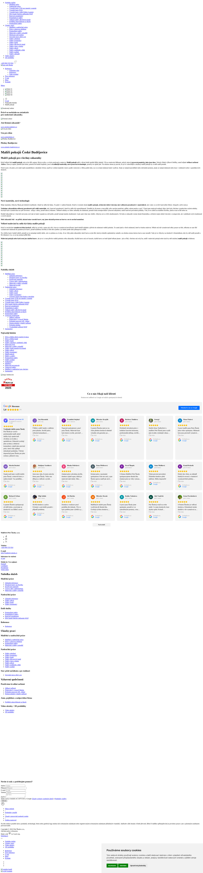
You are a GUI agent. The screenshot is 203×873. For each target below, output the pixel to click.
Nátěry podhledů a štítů (17, 50)
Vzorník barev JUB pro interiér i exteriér (22, 8)
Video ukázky (9, 56)
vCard (3, 558)
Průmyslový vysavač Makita (18, 319)
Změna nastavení (10, 820)
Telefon (3, 792)
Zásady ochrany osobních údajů (42, 799)
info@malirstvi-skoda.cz (9, 553)
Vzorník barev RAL (16, 10)
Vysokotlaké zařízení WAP (18, 327)
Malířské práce (14, 4)
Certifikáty (4, 566)
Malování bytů (10, 344)
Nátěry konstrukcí (15, 40)
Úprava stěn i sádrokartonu (18, 281)
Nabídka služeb (10, 2)
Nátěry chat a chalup (16, 46)
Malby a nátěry (10, 356)
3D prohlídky (9, 712)
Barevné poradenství (16, 16)
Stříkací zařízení (14, 317)
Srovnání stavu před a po (17, 37)
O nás (7, 78)
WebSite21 (4, 836)
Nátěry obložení (14, 39)
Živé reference (10, 76)
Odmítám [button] (123, 865)
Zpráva (3, 797)
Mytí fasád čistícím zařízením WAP (21, 14)
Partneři (3, 564)
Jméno (3, 786)
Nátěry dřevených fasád (13, 659)
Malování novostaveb (12, 365)
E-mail (3, 790)
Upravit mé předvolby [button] (138, 865)
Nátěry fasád (13, 42)
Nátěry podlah (14, 52)
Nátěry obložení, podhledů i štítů (16, 343)
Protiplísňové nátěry (16, 18)
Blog (6, 80)
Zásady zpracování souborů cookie (16, 816)
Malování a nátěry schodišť (18, 33)
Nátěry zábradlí (14, 54)
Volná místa (5, 570)
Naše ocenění (13, 74)
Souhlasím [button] (112, 865)
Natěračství (9, 362)
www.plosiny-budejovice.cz (10, 147)
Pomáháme (4, 568)
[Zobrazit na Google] (35, 420)
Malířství (8, 363)
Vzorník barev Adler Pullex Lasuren (21, 12)
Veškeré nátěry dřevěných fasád (19, 20)
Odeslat (4, 801)
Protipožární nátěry (15, 23)
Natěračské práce (15, 6)
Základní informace (15, 276)
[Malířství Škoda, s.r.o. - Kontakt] (6, 871)
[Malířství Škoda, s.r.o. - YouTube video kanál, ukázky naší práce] (6, 869)
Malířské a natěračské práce (18, 27)
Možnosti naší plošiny (16, 35)
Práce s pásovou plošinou (17, 29)
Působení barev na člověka (18, 277)
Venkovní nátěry (10, 367)
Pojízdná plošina (14, 325)
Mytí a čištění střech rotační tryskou (17, 337)
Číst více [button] (35, 435)
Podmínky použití (11, 812)
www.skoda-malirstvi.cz (9, 127)
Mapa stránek (9, 809)
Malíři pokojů (9, 354)
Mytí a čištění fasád (11, 339)
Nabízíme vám (14, 70)
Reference (8, 69)
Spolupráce (9, 329)
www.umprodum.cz (7, 137)
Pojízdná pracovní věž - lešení (19, 321)
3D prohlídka (9, 58)
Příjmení (3, 788)
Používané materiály (16, 279)
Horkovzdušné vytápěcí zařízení (20, 323)
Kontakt (7, 82)
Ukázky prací (9, 25)
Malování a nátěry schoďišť (14, 590)
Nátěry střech (13, 48)
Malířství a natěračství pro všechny (16, 369)
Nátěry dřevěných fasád (17, 44)
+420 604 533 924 (7, 547)
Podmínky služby (60, 799)
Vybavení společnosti (12, 315)
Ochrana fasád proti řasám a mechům (21, 296)
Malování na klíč (15, 285)
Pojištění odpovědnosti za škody (20, 21)
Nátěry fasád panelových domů (15, 348)
